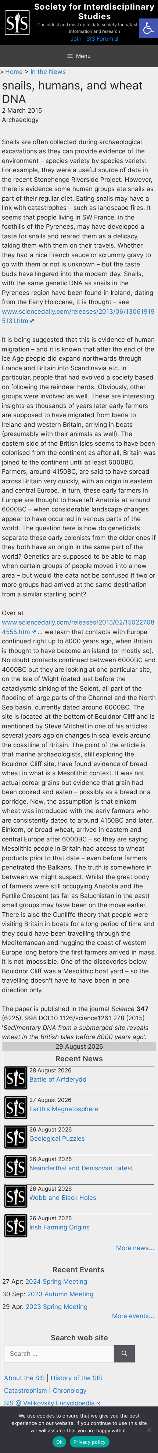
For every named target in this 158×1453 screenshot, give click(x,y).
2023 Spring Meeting (56, 1306)
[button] (148, 28)
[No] (148, 1429)
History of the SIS (76, 1378)
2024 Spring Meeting (56, 1281)
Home (15, 71)
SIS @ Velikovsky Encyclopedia (49, 1403)
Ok (59, 1442)
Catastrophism (25, 1390)
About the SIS (24, 1378)
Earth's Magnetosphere (63, 1109)
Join (76, 38)
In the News (48, 71)
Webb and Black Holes (62, 1197)
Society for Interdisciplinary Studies (94, 11)
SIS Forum (99, 38)
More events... (133, 1316)
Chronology (69, 1390)
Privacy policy (89, 1442)
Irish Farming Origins (59, 1227)
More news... (135, 1248)
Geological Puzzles (57, 1138)
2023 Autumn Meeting (60, 1294)
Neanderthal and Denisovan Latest (81, 1168)
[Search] (124, 1354)
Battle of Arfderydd (58, 1079)
